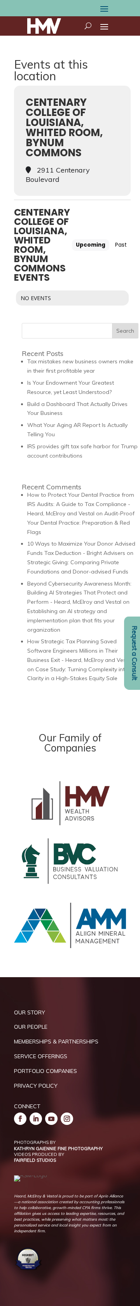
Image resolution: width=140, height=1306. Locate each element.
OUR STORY (29, 1012)
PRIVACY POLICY (36, 1085)
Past (121, 245)
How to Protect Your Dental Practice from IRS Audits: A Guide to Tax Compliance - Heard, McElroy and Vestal (80, 504)
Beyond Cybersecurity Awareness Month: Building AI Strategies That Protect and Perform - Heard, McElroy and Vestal (79, 593)
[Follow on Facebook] (20, 1119)
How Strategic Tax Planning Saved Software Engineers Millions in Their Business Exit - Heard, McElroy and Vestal (80, 650)
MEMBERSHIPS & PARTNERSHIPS (56, 1041)
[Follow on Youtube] (51, 1119)
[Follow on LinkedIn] (36, 1119)
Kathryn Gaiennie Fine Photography (58, 1148)
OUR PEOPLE (30, 1026)
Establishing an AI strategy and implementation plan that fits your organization (71, 620)
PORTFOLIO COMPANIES (45, 1071)
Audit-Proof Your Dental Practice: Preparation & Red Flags (81, 523)
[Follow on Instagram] (67, 1119)
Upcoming (90, 245)
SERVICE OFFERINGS (40, 1056)
